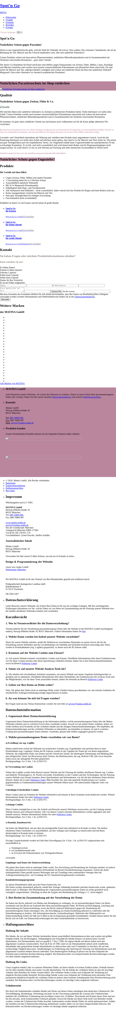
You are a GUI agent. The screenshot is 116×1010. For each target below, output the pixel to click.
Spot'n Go (10, 5)
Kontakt (9, 27)
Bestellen (10, 25)
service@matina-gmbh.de (22, 423)
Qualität (9, 20)
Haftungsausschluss (92, 397)
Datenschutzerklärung (84, 297)
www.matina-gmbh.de (16, 522)
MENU (3, 12)
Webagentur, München (16, 569)
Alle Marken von (12, 383)
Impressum (10, 483)
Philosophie (11, 17)
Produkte (10, 22)
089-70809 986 (16, 418)
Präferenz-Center (29, 663)
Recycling (10, 490)
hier (83, 631)
